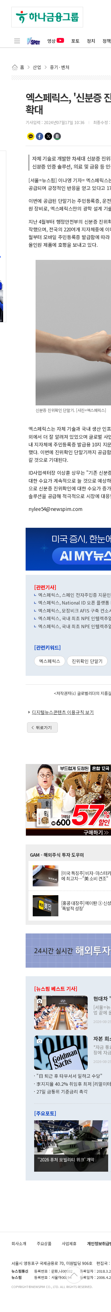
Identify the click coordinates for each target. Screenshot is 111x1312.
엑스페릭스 (49, 661)
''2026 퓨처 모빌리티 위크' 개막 (66, 1159)
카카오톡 (30, 136)
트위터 (48, 136)
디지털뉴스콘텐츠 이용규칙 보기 (63, 712)
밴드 (57, 136)
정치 (91, 40)
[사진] (61, 1012)
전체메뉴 (17, 40)
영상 (51, 40)
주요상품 (44, 1243)
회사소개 (18, 1243)
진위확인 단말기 (87, 661)
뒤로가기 (44, 727)
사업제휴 (69, 1243)
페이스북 (39, 136)
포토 (75, 40)
